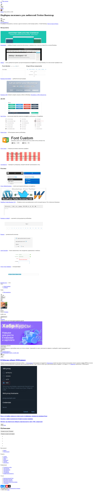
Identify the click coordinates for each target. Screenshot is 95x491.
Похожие (11, 431)
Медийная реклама (7, 479)
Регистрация (6, 451)
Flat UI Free (3, 116)
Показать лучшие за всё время (7, 433)
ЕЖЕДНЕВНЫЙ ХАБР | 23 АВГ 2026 (10, 352)
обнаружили (50, 363)
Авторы (5, 461)
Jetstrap (2, 62)
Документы (6, 471)
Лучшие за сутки (4, 431)
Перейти (3, 349)
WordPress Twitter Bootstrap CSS (8, 202)
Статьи (5, 456)
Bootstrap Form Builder (6, 78)
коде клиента (30, 363)
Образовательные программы (10, 482)
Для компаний (6, 469)
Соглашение (6, 472)
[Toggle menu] (1, 1)
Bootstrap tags (4, 282)
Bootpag (2, 234)
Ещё (5, 425)
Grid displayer (4, 164)
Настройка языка (4, 488)
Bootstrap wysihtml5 (5, 218)
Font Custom (3, 148)
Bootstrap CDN (4, 94)
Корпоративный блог (8, 478)
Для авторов (6, 468)
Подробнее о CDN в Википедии (38, 94)
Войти (4, 450)
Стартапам (5, 483)
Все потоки (5, 1)
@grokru (6, 312)
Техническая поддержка (14, 488)
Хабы (4, 458)
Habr (8, 489)
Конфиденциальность (8, 473)
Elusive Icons (3, 132)
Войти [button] (2, 8)
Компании (5, 460)
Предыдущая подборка (52, 23)
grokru (2, 11)
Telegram (3, 319)
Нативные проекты (8, 480)
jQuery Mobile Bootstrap (6, 186)
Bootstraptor (3, 45)
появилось (72, 364)
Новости (5, 457)
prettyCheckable (4, 250)
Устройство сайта (7, 467)
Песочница (6, 462)
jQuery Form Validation (6, 266)
